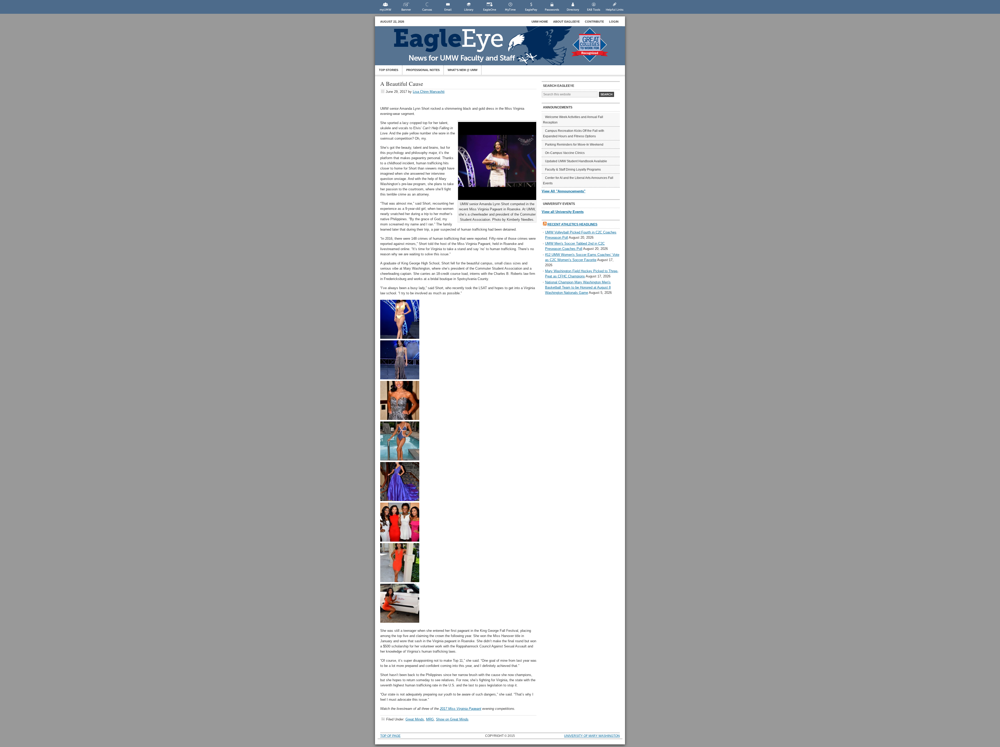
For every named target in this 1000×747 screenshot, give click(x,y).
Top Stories (388, 70)
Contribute (594, 21)
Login (613, 21)
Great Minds (414, 719)
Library (468, 9)
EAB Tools (593, 9)
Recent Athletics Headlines (572, 224)
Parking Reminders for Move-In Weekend (574, 144)
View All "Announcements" (563, 191)
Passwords (552, 9)
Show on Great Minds (452, 719)
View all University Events (563, 212)
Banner (406, 9)
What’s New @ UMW (462, 70)
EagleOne (489, 9)
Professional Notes (423, 70)
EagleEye (505, 48)
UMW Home (540, 21)
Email (448, 9)
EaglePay (531, 9)
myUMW (385, 9)
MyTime (510, 9)
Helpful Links (614, 9)
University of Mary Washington (592, 736)
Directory (573, 9)
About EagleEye (566, 21)
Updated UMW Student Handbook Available (576, 161)
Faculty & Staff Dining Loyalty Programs (573, 169)
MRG (430, 719)
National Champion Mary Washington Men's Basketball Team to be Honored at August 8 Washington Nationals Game (578, 287)
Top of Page (390, 736)
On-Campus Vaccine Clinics (565, 153)
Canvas (427, 9)
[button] (399, 319)
